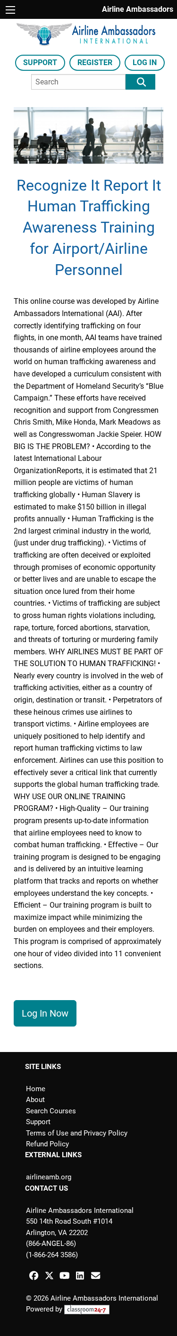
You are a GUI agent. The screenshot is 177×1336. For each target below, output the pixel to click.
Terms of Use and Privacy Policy (76, 1133)
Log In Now (45, 1013)
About (35, 1099)
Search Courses (51, 1111)
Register (94, 62)
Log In (145, 62)
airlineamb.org (48, 1177)
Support (40, 62)
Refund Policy (47, 1144)
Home (35, 1089)
